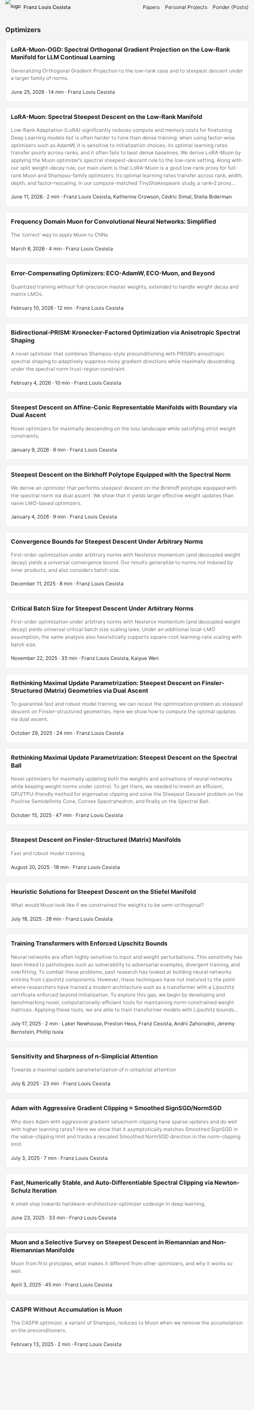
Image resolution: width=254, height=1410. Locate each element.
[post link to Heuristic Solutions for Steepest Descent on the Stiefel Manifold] (127, 906)
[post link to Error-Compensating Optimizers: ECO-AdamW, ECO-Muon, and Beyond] (127, 290)
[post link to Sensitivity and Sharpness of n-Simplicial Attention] (127, 1070)
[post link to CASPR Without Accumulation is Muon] (127, 1327)
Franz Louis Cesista (47, 7)
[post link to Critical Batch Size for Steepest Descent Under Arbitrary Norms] (127, 633)
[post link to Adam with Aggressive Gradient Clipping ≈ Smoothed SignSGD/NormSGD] (127, 1133)
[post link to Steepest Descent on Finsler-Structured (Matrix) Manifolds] (127, 854)
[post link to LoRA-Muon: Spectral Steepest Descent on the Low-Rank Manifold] (127, 157)
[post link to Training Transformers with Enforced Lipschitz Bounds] (127, 987)
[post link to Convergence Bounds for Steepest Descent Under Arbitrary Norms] (127, 562)
